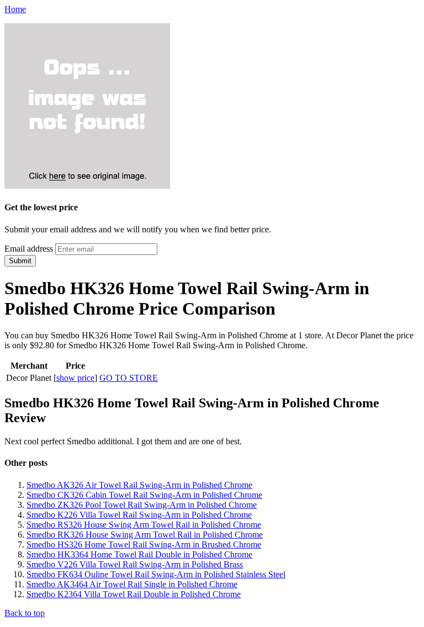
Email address (28, 248)
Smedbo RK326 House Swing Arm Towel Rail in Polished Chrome (144, 534)
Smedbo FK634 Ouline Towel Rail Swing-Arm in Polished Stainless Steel (155, 574)
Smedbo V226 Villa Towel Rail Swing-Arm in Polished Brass (134, 564)
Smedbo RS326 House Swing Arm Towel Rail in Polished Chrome (143, 524)
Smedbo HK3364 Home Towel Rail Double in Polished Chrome (139, 554)
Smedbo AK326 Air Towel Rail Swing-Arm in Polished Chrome (139, 485)
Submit (20, 261)
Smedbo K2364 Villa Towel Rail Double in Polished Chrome (133, 594)
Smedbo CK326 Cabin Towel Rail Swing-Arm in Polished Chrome (144, 495)
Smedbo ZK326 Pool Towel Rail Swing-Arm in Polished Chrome (141, 504)
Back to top (24, 613)
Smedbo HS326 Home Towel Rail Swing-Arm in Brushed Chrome (143, 544)
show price (75, 377)
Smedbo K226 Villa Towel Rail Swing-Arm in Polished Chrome (139, 514)
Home (15, 9)
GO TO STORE (128, 377)
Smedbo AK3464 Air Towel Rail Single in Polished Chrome (131, 584)
